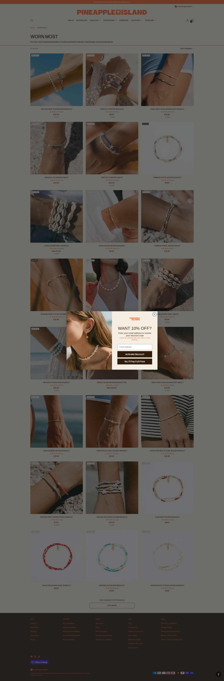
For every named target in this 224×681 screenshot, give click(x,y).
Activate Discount (134, 354)
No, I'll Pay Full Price (135, 361)
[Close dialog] (154, 314)
